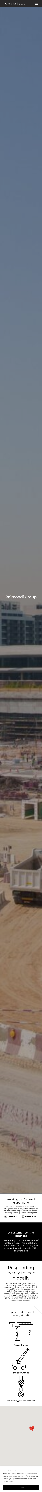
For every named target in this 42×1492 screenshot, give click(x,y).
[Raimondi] (15, 3)
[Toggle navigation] (36, 3)
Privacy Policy (27, 1479)
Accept (21, 1488)
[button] (32, 1429)
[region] (21, 1479)
